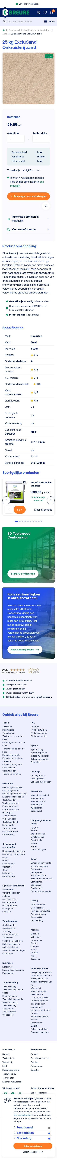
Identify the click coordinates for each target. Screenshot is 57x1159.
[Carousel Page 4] (22, 521)
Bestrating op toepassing (14, 793)
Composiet (7, 953)
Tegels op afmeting (11, 774)
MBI (32, 956)
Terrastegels (8, 733)
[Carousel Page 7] (27, 521)
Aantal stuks (39, 133)
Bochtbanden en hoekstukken (10, 833)
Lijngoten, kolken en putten (41, 822)
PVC (33, 723)
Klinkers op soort (10, 806)
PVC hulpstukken (39, 730)
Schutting (6, 931)
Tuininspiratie (8, 1058)
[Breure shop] (15, 12)
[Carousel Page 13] (37, 521)
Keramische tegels (11, 755)
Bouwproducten (38, 914)
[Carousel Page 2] (19, 521)
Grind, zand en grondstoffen (37, 30)
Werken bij (36, 988)
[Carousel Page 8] (29, 521)
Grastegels (7, 812)
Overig (34, 901)
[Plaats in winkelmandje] (20, 510)
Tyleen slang (37, 749)
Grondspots (7, 1015)
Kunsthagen (7, 973)
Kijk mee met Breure (40, 1010)
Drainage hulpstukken (41, 782)
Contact (34, 1013)
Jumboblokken (9, 815)
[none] (4, 21)
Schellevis (36, 937)
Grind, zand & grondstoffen (9, 845)
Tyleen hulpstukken (40, 756)
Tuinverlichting (10, 982)
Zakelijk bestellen (39, 1029)
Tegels (5, 723)
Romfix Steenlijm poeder (41, 484)
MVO (4, 1066)
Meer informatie (43, 509)
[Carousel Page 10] (32, 521)
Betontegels (8, 730)
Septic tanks (36, 840)
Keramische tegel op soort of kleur (12, 766)
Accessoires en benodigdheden (10, 900)
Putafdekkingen (38, 849)
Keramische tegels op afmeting (12, 760)
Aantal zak (13, 133)
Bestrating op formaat (12, 787)
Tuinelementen (10, 921)
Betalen (34, 1019)
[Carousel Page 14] (38, 521)
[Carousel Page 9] (30, 521)
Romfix (34, 943)
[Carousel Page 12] (35, 521)
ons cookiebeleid (21, 1115)
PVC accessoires (39, 733)
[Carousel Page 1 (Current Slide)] (17, 521)
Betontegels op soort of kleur (13, 744)
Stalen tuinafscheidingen (13, 950)
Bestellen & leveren (40, 1016)
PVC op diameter (39, 736)
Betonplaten (36, 869)
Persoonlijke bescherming (37, 919)
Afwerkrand (7, 938)
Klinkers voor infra (10, 809)
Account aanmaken (40, 1032)
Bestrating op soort (11, 790)
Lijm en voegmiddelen (13, 886)
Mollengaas (7, 873)
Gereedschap (37, 908)
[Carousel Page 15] (40, 521)
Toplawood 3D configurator (38, 1005)
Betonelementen (10, 934)
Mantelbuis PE (37, 798)
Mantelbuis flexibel (40, 795)
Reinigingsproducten (40, 911)
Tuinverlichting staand (12, 989)
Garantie (35, 1026)
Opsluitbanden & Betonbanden (10, 823)
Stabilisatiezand (38, 875)
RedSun (34, 952)
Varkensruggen (9, 819)
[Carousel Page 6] (25, 521)
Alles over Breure (39, 968)
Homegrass (36, 940)
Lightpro (35, 946)
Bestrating (7, 783)
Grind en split (8, 864)
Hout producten (38, 904)
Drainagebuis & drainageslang (38, 777)
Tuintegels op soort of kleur (12, 737)
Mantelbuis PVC (38, 801)
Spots (5, 993)
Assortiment (14, 30)
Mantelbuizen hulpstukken (37, 806)
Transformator (9, 1012)
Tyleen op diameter (40, 759)
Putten (34, 846)
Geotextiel (7, 867)
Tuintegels (7, 727)
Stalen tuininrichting (11, 944)
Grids (4, 870)
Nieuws (5, 1054)
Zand (4, 34)
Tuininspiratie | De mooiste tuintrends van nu (41, 981)
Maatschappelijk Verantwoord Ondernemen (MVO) (40, 994)
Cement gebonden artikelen (11, 894)
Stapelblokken (9, 928)
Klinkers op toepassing (13, 797)
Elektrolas (35, 762)
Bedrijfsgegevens (39, 1001)
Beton (34, 859)
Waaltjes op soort (10, 803)
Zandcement (37, 888)
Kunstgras (7, 963)
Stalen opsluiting (10, 947)
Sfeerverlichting (9, 996)
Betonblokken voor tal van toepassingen (41, 864)
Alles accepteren (33, 1146)
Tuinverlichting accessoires (9, 1007)
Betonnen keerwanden (41, 891)
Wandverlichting (9, 1002)
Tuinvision (35, 959)
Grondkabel (36, 811)
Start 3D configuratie (23, 573)
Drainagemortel (9, 905)
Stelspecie (36, 885)
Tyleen (34, 745)
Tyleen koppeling (39, 753)
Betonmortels (8, 876)
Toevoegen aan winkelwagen (30, 196)
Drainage (35, 771)
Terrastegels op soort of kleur (13, 750)
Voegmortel (7, 889)
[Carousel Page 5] (24, 521)
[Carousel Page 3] (21, 521)
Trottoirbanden (9, 828)
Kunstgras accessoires (13, 970)
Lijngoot (34, 827)
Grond (5, 860)
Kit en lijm (6, 912)
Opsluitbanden (9, 771)
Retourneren (36, 1023)
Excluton (35, 934)
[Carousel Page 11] (33, 521)
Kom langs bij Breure (22, 649)
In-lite (33, 949)
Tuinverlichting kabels (12, 999)
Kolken (34, 830)
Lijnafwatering (37, 837)
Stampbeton (36, 882)
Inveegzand (7, 908)
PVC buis (35, 727)
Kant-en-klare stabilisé (41, 878)
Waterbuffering (38, 834)
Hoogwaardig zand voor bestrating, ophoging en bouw (13, 854)
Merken (35, 930)
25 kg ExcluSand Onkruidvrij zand (26, 34)
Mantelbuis (36, 791)
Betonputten (36, 872)
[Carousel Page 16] (41, 521)
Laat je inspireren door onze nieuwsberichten (41, 974)
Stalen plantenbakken (12, 941)
